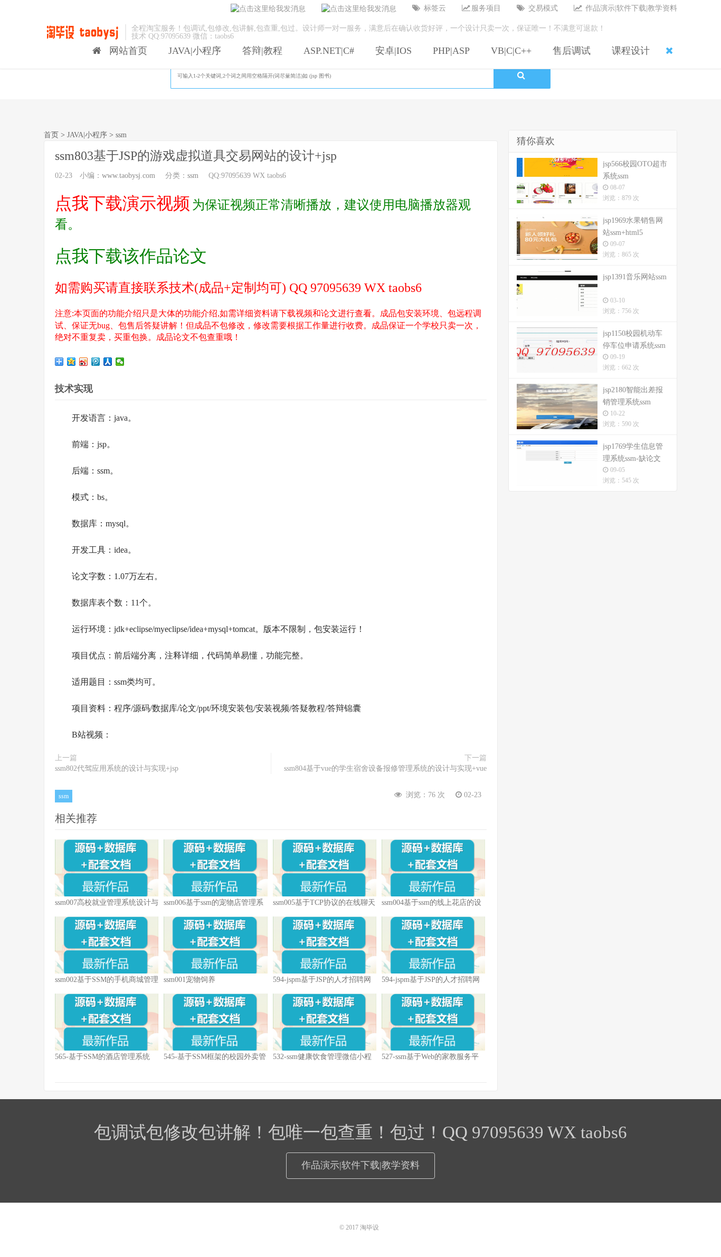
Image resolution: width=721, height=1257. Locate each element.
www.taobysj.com (128, 175)
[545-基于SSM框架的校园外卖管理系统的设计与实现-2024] (215, 1022)
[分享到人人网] (107, 361)
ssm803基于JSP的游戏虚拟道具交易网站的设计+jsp (196, 156)
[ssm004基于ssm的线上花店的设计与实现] (433, 867)
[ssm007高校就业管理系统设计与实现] (106, 867)
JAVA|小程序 (192, 50)
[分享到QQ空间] (71, 361)
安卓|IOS (391, 50)
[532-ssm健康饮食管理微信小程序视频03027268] (324, 1022)
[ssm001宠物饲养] (215, 945)
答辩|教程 (259, 50)
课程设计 (628, 50)
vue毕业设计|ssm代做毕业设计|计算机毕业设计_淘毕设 (82, 32)
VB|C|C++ (509, 50)
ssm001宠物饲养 (189, 980)
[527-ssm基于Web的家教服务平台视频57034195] (433, 1022)
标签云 (434, 8)
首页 (51, 135)
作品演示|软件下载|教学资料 (630, 8)
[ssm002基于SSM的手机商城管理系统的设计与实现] (106, 945)
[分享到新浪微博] (83, 361)
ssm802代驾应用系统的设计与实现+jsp (116, 768)
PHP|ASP (449, 50)
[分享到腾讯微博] (95, 361)
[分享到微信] (120, 361)
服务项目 (486, 8)
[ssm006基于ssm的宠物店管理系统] (215, 867)
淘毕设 (369, 1227)
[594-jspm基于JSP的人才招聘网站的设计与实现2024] (324, 945)
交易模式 (542, 8)
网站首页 (125, 50)
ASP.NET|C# (326, 50)
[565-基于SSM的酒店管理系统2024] (106, 1022)
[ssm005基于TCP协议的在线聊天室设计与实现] (324, 867)
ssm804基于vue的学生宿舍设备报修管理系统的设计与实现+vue (385, 768)
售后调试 (569, 50)
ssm (121, 135)
